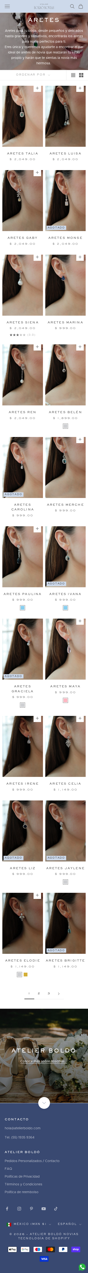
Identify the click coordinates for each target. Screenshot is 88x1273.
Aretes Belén (65, 412)
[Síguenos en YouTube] (43, 1208)
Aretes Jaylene (65, 868)
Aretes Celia (65, 784)
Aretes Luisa (65, 153)
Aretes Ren (23, 412)
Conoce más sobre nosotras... (43, 1061)
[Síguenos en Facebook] (7, 1208)
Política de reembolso (21, 1192)
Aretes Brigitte (65, 960)
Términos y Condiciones (23, 1184)
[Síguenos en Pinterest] (31, 1208)
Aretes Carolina (22, 507)
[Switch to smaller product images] (81, 75)
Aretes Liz (22, 868)
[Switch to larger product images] (73, 75)
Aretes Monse (65, 238)
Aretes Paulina (23, 594)
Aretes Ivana (65, 594)
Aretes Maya (65, 686)
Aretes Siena (23, 322)
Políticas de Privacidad (22, 1176)
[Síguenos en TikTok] (56, 1208)
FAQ (8, 1169)
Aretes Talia (22, 153)
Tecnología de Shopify (44, 1238)
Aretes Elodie (22, 960)
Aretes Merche (65, 505)
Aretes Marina (65, 322)
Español (67, 1224)
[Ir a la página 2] (59, 993)
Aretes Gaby (23, 238)
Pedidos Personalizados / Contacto (32, 1161)
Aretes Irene (22, 784)
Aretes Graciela (22, 689)
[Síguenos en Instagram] (19, 1208)
